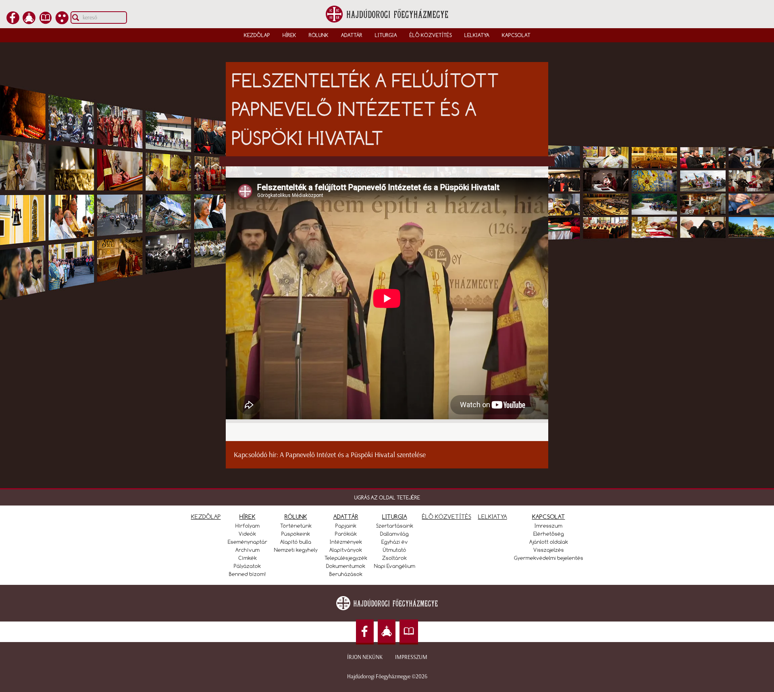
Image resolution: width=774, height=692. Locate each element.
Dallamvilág (394, 533)
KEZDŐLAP (206, 516)
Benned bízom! (247, 574)
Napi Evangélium (394, 566)
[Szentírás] (45, 22)
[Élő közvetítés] (29, 22)
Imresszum (548, 525)
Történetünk (296, 525)
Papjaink (345, 525)
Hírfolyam (247, 525)
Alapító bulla (295, 542)
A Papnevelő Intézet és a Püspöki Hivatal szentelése (353, 454)
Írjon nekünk (365, 657)
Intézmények (346, 542)
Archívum (247, 550)
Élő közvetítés (431, 35)
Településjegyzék (346, 558)
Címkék (247, 558)
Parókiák (346, 533)
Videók (247, 533)
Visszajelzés (548, 550)
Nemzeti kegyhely (296, 550)
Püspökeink (295, 533)
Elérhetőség (548, 533)
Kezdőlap (257, 35)
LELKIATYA (492, 516)
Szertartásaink (394, 525)
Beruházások (345, 574)
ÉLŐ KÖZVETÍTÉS (446, 516)
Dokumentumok (345, 566)
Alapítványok (345, 550)
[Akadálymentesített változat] (62, 22)
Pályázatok (247, 566)
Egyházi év (394, 542)
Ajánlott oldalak (548, 542)
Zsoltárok (394, 558)
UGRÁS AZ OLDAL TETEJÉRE (387, 497)
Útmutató (394, 550)
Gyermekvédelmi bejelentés (548, 558)
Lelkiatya (476, 35)
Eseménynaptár (247, 542)
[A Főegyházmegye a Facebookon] (13, 22)
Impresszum (411, 657)
